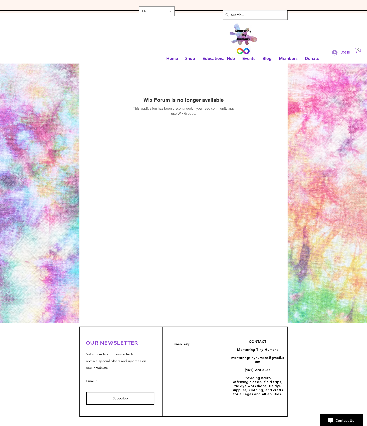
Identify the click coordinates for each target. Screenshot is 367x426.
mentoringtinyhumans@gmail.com (257, 360)
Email (90, 381)
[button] (358, 51)
